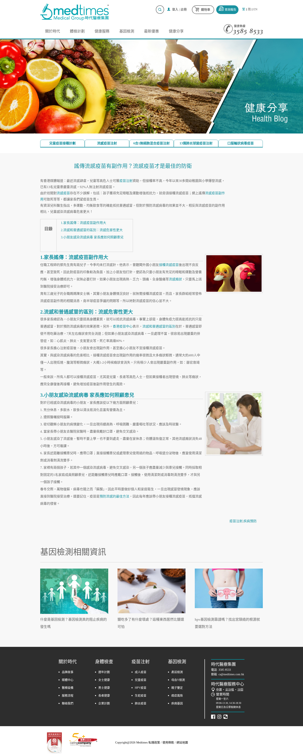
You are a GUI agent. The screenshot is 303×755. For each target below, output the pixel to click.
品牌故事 (67, 672)
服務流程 (67, 695)
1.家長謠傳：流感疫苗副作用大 (83, 223)
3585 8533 (224, 669)
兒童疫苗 (140, 679)
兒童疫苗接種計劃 (62, 143)
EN (255, 9)
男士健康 (104, 687)
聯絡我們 (67, 703)
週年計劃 (104, 672)
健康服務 (102, 31)
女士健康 (104, 679)
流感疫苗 (63, 193)
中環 (219, 689)
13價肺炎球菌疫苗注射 (196, 143)
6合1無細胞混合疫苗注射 (151, 143)
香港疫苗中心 (123, 326)
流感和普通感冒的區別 (158, 326)
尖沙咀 (229, 689)
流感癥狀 (175, 279)
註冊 (184, 9)
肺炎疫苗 (140, 703)
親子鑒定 (177, 687)
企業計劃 (104, 703)
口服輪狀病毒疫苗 (240, 143)
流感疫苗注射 (107, 143)
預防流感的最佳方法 (114, 496)
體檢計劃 (77, 31)
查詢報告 (230, 9)
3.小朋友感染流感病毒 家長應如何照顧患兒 (92, 237)
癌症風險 (177, 695)
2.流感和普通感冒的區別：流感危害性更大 (92, 230)
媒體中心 (67, 679)
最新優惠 (151, 31)
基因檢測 (126, 31)
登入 (175, 9)
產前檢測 (177, 672)
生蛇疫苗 (140, 695)
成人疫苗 (140, 672)
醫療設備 (67, 687)
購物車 (205, 9)
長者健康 (104, 695)
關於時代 (52, 31)
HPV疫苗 (140, 687)
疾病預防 (250, 521)
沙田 (240, 689)
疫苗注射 (126, 181)
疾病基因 (177, 703)
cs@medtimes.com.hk (231, 674)
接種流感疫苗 (169, 265)
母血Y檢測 (178, 679)
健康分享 (176, 31)
